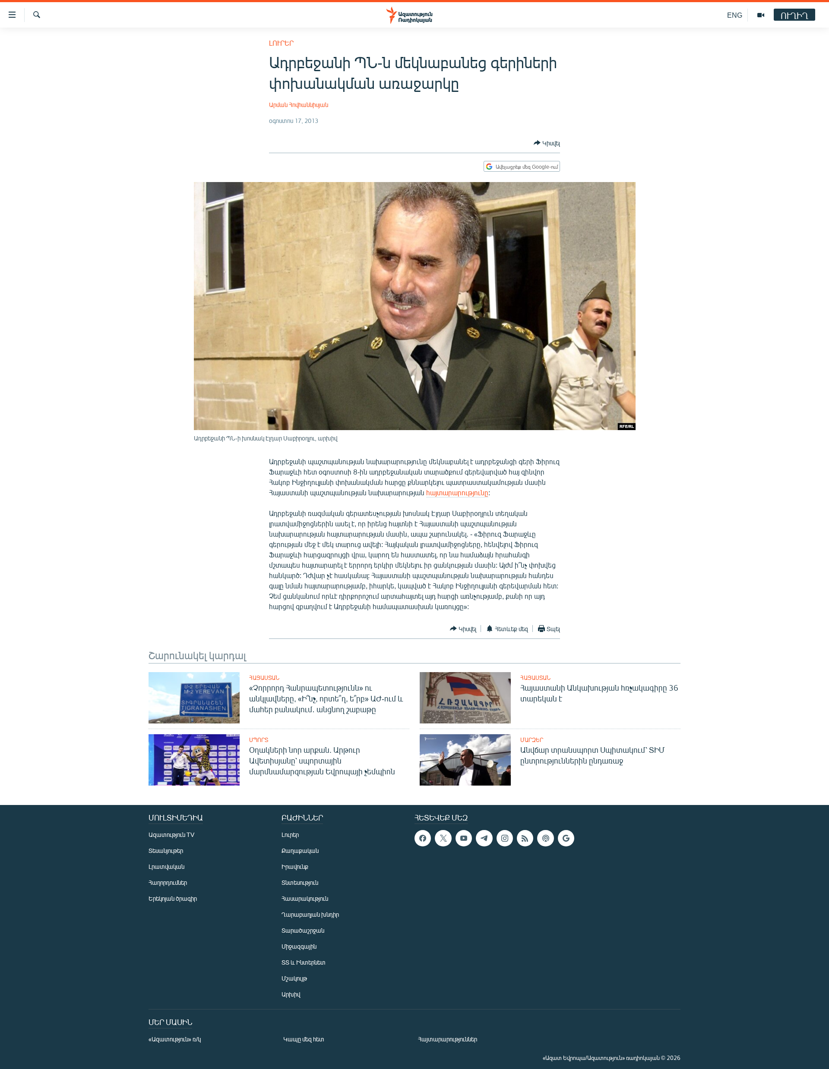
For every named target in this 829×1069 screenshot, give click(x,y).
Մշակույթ (294, 978)
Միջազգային (299, 946)
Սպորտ (258, 739)
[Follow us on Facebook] (422, 838)
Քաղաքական (300, 850)
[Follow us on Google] (566, 838)
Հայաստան (264, 677)
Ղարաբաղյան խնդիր (310, 914)
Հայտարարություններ (447, 1039)
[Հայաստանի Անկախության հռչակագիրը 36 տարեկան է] (465, 697)
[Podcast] (545, 838)
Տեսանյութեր (166, 850)
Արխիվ (291, 994)
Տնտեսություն (300, 882)
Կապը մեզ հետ (303, 1039)
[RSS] (525, 838)
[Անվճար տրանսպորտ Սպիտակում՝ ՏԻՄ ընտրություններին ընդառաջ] (465, 760)
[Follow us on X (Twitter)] (443, 838)
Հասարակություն (305, 898)
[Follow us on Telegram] (484, 838)
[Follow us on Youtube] (464, 838)
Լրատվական (166, 866)
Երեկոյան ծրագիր (173, 898)
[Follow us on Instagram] (505, 838)
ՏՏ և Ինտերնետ (304, 962)
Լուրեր (281, 43)
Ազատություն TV (171, 834)
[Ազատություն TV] (761, 15)
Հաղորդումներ (168, 882)
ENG (734, 15)
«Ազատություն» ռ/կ (175, 1039)
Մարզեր (531, 739)
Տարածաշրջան (303, 930)
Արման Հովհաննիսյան (298, 104)
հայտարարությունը (457, 492)
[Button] (547, 143)
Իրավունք (295, 866)
